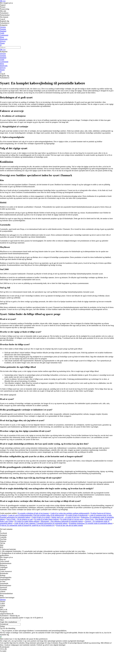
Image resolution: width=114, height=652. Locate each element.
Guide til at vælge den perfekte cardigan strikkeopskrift (69, 513)
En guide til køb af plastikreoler (77, 515)
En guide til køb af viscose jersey (72, 519)
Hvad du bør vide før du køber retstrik (69, 525)
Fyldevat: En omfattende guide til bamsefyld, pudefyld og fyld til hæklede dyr (27, 525)
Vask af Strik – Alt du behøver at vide (19, 519)
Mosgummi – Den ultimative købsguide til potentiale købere (62, 521)
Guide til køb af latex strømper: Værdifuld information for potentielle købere (40, 523)
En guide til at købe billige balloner (46, 519)
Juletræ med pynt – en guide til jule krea (65, 517)
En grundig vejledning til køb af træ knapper (33, 513)
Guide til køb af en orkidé (41, 517)
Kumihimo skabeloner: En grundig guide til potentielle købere (90, 523)
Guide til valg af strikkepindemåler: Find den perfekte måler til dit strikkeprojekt (36, 515)
